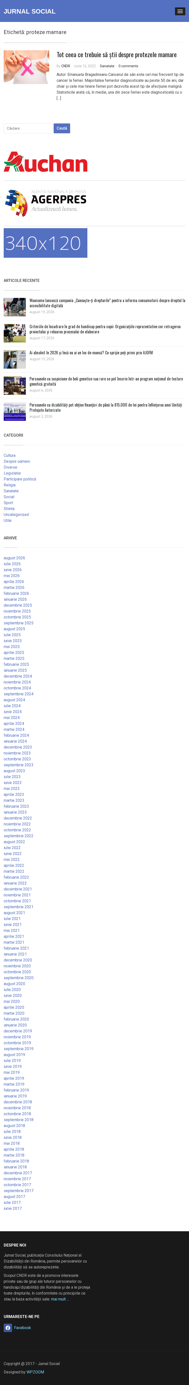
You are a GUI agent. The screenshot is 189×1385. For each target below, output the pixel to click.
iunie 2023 (13, 782)
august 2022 (14, 841)
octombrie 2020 (17, 972)
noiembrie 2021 (17, 895)
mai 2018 (12, 1143)
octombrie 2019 (17, 1043)
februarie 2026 (16, 593)
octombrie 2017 (17, 1184)
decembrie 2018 (18, 1102)
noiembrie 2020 (17, 966)
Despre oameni (17, 461)
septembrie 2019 (18, 1048)
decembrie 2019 (18, 1031)
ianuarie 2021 (15, 954)
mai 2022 (12, 859)
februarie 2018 (16, 1161)
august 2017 (14, 1196)
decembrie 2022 (18, 818)
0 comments (128, 66)
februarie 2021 (16, 948)
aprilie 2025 (14, 652)
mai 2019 (12, 1072)
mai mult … (60, 1299)
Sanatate (107, 66)
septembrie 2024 (18, 694)
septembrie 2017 (18, 1190)
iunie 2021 (13, 924)
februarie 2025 (16, 664)
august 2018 (14, 1125)
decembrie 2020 (18, 960)
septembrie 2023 (18, 765)
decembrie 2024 (18, 676)
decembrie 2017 (18, 1173)
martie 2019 (14, 1084)
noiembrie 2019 (17, 1037)
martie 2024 (14, 729)
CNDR (65, 66)
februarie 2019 (16, 1090)
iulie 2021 (12, 918)
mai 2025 (12, 646)
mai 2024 (12, 717)
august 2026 (14, 558)
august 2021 (14, 912)
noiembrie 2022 (17, 824)
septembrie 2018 (18, 1119)
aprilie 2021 (14, 936)
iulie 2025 (12, 635)
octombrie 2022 (17, 830)
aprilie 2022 (14, 865)
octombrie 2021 (17, 901)
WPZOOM (35, 1372)
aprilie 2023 (14, 794)
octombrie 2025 (17, 617)
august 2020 (14, 983)
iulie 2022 (12, 847)
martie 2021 (14, 942)
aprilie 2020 (14, 1007)
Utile (8, 520)
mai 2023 (12, 788)
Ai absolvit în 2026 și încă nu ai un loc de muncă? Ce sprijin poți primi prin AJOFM (91, 353)
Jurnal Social (30, 11)
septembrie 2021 (18, 907)
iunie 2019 (13, 1066)
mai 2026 (12, 575)
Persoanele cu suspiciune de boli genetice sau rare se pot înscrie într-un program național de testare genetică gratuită (106, 381)
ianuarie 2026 (15, 599)
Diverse (10, 467)
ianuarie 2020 (15, 1025)
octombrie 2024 (17, 688)
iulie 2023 (12, 776)
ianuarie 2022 (15, 883)
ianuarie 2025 (15, 670)
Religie (10, 485)
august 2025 (14, 629)
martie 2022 (14, 871)
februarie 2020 (16, 1019)
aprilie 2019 (14, 1078)
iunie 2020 (13, 995)
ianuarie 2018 (15, 1167)
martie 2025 (14, 658)
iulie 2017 (12, 1202)
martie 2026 (14, 587)
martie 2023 (14, 800)
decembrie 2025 (18, 605)
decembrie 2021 (18, 889)
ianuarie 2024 (15, 741)
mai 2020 (12, 1001)
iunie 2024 (13, 711)
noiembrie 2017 (17, 1179)
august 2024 (14, 700)
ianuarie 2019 (15, 1096)
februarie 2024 (16, 735)
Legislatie (12, 473)
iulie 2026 (12, 564)
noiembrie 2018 (17, 1108)
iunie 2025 (13, 640)
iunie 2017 (13, 1208)
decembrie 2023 (18, 747)
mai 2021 (12, 930)
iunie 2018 (13, 1137)
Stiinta (9, 508)
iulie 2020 (12, 989)
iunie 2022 (13, 853)
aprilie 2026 (14, 581)
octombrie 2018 (17, 1113)
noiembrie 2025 (17, 611)
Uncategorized (16, 514)
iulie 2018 (12, 1131)
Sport (8, 502)
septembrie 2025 (18, 623)
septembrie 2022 (18, 836)
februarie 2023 (16, 806)
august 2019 (14, 1054)
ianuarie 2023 (15, 812)
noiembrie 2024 (17, 682)
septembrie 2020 (18, 977)
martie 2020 (14, 1013)
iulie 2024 (12, 705)
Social (9, 497)
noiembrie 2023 (17, 753)
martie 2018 (14, 1155)
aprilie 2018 (14, 1149)
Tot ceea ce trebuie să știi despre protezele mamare (117, 54)
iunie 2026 (13, 569)
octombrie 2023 (17, 759)
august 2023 (14, 771)
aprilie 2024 (14, 723)
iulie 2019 (12, 1060)
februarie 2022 (16, 877)
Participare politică (20, 479)
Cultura (10, 455)
